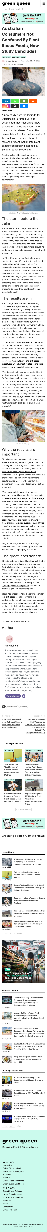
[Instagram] (6, 106)
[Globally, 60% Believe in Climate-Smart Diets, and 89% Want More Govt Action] (7, 1093)
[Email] (24, 101)
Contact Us (8, 1207)
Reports (6, 1177)
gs (12, 303)
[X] (15, 106)
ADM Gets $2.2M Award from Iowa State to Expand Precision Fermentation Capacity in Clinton (28, 861)
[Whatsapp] (15, 101)
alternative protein (12, 706)
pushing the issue (10, 465)
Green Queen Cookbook (13, 1184)
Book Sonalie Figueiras (13, 1197)
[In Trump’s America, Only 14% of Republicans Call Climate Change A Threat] (7, 1080)
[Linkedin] (6, 101)
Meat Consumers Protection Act (25, 570)
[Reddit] (33, 101)
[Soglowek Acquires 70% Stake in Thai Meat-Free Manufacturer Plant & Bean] (34, 785)
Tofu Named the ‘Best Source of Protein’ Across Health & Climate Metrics (27, 874)
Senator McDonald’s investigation (17, 155)
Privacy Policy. (19, 1227)
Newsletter (7, 1165)
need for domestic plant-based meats (19, 471)
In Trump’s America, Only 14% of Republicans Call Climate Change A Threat (28, 1080)
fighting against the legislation (15, 585)
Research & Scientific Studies (34, 750)
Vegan (23, 57)
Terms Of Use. (29, 1227)
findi (8, 303)
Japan (4, 594)
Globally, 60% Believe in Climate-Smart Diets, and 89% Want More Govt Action (29, 1092)
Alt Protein (6, 57)
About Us (7, 1200)
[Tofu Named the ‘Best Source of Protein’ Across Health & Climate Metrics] (13, 755)
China (40, 609)
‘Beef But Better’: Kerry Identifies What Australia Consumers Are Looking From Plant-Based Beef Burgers (29, 1046)
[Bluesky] (24, 106)
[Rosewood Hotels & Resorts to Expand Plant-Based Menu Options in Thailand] (13, 785)
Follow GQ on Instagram (13, 1171)
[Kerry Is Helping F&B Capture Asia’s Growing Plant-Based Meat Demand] (7, 1059)
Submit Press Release (12, 1191)
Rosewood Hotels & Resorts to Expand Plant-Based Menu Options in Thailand (29, 900)
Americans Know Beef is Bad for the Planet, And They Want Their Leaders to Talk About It (29, 1105)
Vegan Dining (9, 780)
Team (5, 1203)
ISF (40, 167)
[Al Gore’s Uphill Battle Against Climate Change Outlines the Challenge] (7, 1119)
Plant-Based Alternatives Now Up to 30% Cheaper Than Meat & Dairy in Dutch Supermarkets (28, 923)
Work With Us (9, 1188)
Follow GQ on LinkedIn (12, 1168)
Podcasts (7, 1174)
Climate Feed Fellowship (13, 1181)
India (31, 609)
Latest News (8, 1162)
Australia (15, 57)
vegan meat (23, 706)
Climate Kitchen (10, 1210)
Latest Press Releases (12, 1194)
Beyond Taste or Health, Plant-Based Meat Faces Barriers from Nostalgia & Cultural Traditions (29, 887)
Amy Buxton (11, 645)
